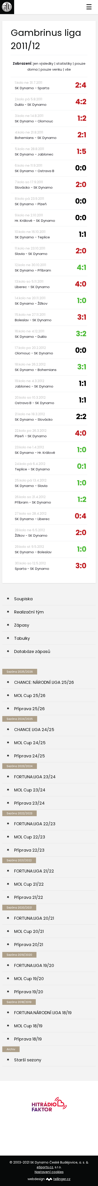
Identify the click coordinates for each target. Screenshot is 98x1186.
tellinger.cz (61, 1179)
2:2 (81, 416)
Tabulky (22, 638)
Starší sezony (27, 1060)
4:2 (80, 101)
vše (68, 69)
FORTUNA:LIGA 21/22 (34, 871)
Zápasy (21, 625)
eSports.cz (45, 1167)
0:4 (80, 516)
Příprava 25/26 (29, 709)
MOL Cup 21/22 (29, 884)
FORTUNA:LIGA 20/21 (34, 918)
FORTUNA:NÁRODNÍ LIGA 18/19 (43, 1013)
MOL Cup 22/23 (29, 837)
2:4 (80, 85)
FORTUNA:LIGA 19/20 (34, 965)
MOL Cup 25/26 (29, 695)
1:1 (82, 234)
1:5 (81, 151)
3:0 (80, 566)
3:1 (81, 317)
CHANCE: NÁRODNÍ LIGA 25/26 (44, 682)
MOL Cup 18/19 (28, 1026)
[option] (49, 1106)
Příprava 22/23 (29, 850)
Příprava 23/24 (29, 803)
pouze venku (51, 69)
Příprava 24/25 (29, 756)
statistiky (64, 63)
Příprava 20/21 (28, 944)
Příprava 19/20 (28, 992)
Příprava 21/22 (28, 897)
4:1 (81, 267)
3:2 (81, 334)
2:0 (81, 184)
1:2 (81, 118)
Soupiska (23, 599)
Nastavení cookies (49, 1172)
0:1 (81, 466)
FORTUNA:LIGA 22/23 (34, 824)
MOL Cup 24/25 (30, 743)
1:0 (81, 300)
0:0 (80, 168)
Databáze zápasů (32, 651)
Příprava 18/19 (28, 1039)
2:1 (81, 135)
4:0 (80, 284)
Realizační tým (29, 612)
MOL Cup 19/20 (29, 978)
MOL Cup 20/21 (29, 931)
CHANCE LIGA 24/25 (34, 729)
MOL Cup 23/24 (29, 790)
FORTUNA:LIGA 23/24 (35, 777)
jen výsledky (43, 63)
